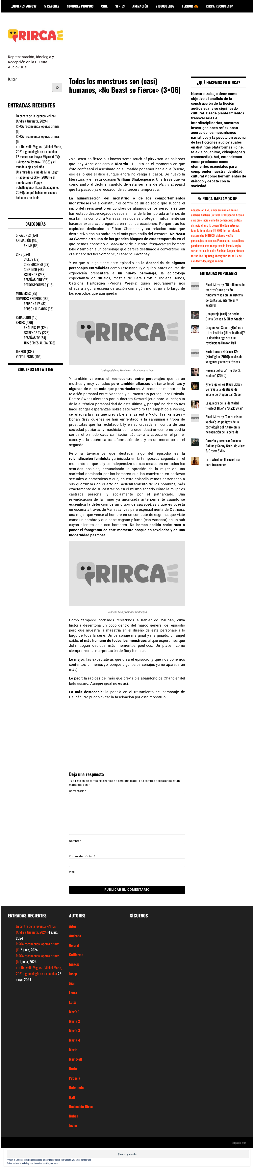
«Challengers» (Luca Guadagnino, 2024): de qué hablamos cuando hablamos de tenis (37, 192)
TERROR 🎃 (190, 6)
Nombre (75, 840)
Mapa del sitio (239, 1142)
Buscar (12, 78)
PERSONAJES (32, 303)
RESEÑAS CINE (33, 279)
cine (193, 220)
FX (214, 230)
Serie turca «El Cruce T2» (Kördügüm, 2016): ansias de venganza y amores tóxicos (224, 356)
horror (226, 230)
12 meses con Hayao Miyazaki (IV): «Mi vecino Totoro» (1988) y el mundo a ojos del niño (38, 161)
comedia (214, 220)
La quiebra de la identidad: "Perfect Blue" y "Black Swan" (224, 405)
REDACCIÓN (23, 317)
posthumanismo (200, 245)
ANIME (28, 245)
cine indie (202, 220)
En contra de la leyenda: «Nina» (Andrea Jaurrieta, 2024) (36, 118)
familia (195, 230)
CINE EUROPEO (33, 264)
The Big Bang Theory (210, 255)
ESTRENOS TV (32, 332)
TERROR (21, 351)
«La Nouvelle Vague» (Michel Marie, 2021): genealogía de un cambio (39, 149)
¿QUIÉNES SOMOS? (24, 6)
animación (224, 210)
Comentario (78, 791)
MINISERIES (23, 293)
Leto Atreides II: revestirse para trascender (223, 462)
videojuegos (207, 261)
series (194, 250)
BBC (223, 215)
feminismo (206, 230)
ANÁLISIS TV (32, 327)
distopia (195, 225)
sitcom (240, 250)
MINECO (210, 235)
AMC (207, 210)
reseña (221, 245)
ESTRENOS (30, 274)
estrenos (235, 225)
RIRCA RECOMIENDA (220, 6)
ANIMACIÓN (140, 6)
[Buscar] (57, 87)
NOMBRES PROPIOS (80, 6)
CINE (104, 6)
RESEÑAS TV (32, 337)
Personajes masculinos (230, 240)
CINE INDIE (30, 269)
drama (205, 225)
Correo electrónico (82, 856)
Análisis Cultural (210, 215)
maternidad (197, 235)
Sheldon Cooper (226, 250)
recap (213, 245)
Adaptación (197, 210)
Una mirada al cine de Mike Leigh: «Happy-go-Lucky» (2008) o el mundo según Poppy (37, 177)
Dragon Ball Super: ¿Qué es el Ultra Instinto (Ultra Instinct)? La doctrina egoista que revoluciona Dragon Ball (225, 335)
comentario (226, 220)
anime (234, 210)
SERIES (120, 6)
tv (233, 255)
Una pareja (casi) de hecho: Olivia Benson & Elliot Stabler (225, 316)
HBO (219, 230)
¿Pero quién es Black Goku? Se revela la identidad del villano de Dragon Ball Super (224, 389)
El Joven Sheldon (219, 225)
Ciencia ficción (235, 215)
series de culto (207, 250)
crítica (238, 220)
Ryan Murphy (233, 245)
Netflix (229, 235)
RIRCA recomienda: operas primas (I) (38, 139)
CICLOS (28, 259)
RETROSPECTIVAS (35, 284)
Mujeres (220, 235)
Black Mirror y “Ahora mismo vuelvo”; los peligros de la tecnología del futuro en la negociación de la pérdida (224, 424)
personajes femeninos (203, 240)
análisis (195, 215)
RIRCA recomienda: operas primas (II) (38, 129)
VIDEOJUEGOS (165, 6)
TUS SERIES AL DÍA (36, 342)
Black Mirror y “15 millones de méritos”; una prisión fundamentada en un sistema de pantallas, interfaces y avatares (225, 295)
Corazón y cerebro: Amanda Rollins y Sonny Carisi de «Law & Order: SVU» (225, 445)
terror (194, 255)
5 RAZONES (51, 6)
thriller (227, 255)
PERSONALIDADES (35, 308)
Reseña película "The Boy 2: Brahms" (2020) (223, 373)
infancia (235, 230)
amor (214, 210)
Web (72, 871)
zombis (219, 261)
